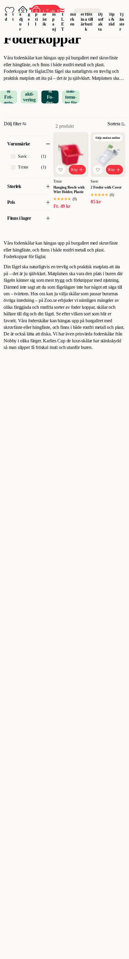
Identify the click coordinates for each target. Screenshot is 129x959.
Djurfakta (101, 21)
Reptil (36, 14)
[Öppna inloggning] (23, 10)
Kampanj (54, 16)
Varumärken (73, 14)
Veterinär (83, 14)
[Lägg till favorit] (60, 169)
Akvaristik (45, 14)
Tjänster (121, 21)
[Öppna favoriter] (9, 10)
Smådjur (21, 16)
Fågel (29, 14)
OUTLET (62, 16)
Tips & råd (112, 19)
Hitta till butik (89, 21)
